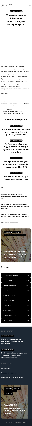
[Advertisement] (16, 46)
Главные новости (16, 11)
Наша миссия (5, 368)
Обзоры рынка (16, 300)
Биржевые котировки (8, 373)
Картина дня (16, 290)
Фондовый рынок (16, 310)
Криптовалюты (16, 295)
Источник (4, 93)
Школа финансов (10, 234)
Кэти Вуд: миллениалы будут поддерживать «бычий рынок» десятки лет (16, 132)
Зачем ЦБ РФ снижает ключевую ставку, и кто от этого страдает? (15, 254)
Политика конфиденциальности (12, 377)
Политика (17, 232)
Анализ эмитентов (16, 275)
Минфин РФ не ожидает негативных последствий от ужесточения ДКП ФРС (16, 164)
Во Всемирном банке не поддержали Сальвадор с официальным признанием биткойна (15, 206)
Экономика (21, 234)
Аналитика (8, 232)
